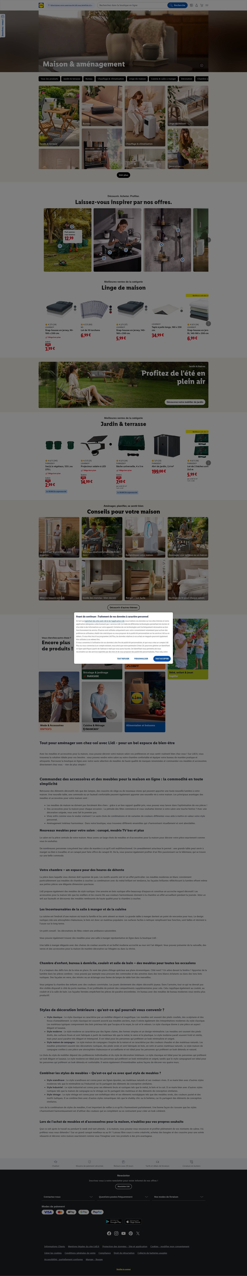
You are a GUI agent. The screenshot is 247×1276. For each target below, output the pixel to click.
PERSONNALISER (141, 658)
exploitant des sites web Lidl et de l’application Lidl (104, 621)
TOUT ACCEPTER (162, 658)
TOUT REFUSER (123, 658)
